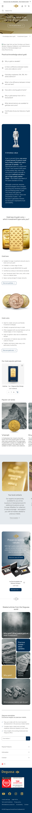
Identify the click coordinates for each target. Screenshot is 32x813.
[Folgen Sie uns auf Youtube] (3, 794)
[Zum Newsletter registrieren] (28, 738)
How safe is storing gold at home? (15, 90)
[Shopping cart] (28, 6)
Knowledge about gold (9, 36)
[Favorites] (25, 6)
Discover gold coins (8, 350)
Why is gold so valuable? (12, 61)
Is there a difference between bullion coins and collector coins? (16, 68)
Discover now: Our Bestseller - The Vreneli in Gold (16, 1)
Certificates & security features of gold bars (17, 112)
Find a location (14, 518)
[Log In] (22, 6)
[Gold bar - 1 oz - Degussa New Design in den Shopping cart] (17, 392)
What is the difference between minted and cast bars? (17, 83)
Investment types (22, 36)
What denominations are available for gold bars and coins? (16, 104)
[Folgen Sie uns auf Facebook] (9, 794)
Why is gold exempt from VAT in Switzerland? (15, 97)
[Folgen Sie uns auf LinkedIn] (22, 794)
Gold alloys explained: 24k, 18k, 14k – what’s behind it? (16, 75)
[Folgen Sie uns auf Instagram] (16, 794)
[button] (22, 365)
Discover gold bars (8, 283)
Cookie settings (6, 799)
